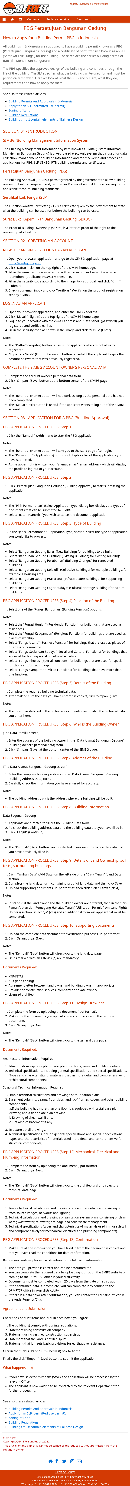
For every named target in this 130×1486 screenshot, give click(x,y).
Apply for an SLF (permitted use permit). (37, 106)
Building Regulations (23, 115)
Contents (33, 19)
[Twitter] (64, 1461)
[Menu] (4, 20)
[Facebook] (56, 1461)
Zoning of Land (19, 110)
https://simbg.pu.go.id (25, 263)
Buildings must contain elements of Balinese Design (46, 119)
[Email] (20, 19)
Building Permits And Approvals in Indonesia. (41, 101)
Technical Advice (58, 19)
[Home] (12, 19)
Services (83, 19)
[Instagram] (72, 1461)
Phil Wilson (10, 1437)
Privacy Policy (65, 1472)
